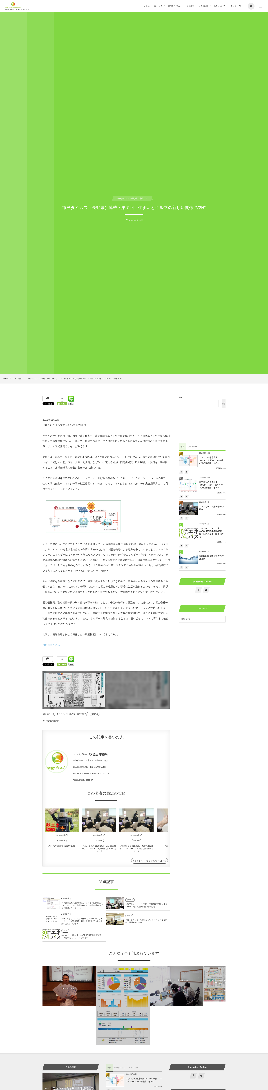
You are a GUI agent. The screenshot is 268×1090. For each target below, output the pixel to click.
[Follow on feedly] (206, 590)
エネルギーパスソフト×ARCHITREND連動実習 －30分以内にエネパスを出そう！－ (211, 532)
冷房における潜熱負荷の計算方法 (211, 557)
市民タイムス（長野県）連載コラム (71, 714)
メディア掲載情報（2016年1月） (62, 846)
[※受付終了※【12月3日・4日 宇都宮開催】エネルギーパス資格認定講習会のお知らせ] (136, 820)
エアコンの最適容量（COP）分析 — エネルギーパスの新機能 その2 (212, 485)
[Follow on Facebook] (198, 590)
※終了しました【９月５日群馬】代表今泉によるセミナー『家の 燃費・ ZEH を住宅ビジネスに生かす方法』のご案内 (82, 921)
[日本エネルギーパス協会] (13, 5)
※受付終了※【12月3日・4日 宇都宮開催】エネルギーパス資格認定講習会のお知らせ (136, 848)
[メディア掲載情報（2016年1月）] (62, 820)
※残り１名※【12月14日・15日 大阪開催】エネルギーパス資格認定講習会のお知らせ (99, 848)
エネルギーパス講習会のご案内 (211, 508)
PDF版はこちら (51, 645)
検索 (181, 397)
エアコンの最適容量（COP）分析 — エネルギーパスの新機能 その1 (212, 460)
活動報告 (94, 714)
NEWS (129, 915)
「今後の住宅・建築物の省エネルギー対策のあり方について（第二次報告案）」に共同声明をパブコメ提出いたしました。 (82, 905)
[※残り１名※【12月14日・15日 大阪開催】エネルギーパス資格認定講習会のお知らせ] (99, 820)
